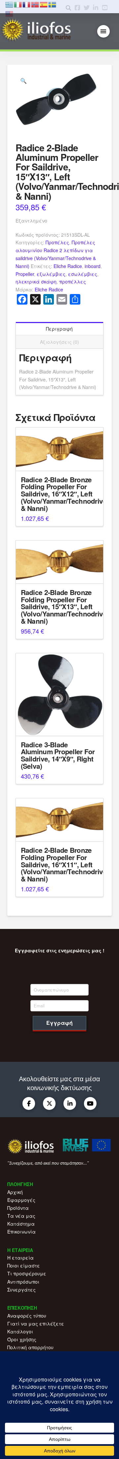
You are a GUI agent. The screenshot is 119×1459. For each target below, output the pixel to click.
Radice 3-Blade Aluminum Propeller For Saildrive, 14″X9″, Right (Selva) (58, 755)
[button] (103, 31)
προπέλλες (72, 281)
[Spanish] (44, 4)
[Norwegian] (35, 4)
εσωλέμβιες (82, 274)
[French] (26, 4)
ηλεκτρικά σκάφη (36, 281)
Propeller (25, 274)
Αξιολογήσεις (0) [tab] (59, 342)
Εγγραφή (59, 1023)
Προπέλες (57, 242)
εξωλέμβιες (51, 274)
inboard (92, 266)
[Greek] (9, 4)
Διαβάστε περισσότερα (59, 460)
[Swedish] (52, 4)
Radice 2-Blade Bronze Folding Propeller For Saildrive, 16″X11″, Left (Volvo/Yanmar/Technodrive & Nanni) (64, 864)
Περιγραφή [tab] (59, 328)
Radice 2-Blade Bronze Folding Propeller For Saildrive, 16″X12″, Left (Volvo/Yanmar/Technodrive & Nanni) (64, 494)
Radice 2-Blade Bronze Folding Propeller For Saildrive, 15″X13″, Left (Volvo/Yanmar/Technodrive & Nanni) (64, 606)
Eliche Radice (68, 266)
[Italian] (18, 4)
